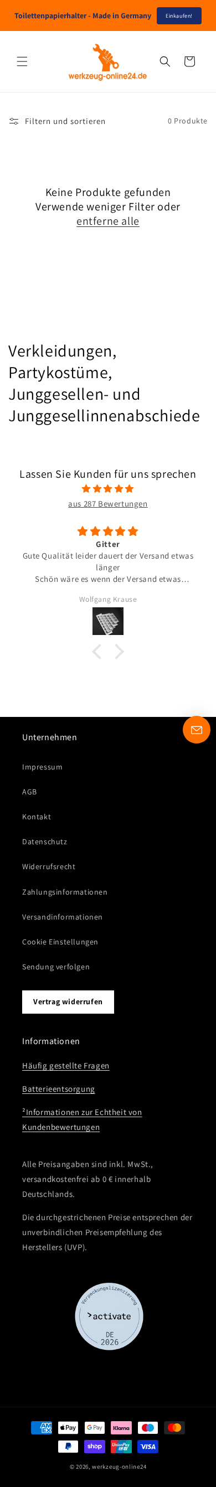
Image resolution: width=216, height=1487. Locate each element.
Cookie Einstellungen (60, 942)
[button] (22, 61)
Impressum (42, 767)
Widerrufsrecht (48, 866)
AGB (29, 792)
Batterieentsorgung (58, 1088)
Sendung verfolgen (56, 967)
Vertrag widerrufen (68, 1001)
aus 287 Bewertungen (107, 503)
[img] (108, 488)
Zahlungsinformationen (65, 892)
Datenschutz (45, 841)
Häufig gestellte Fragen (66, 1065)
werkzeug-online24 (119, 1466)
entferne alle (108, 221)
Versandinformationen (62, 917)
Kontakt (36, 817)
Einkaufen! (179, 15)
